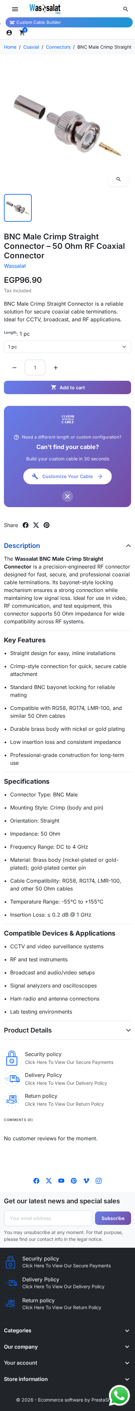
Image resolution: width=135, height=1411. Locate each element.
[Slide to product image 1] (18, 208)
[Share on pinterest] (46, 525)
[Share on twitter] (36, 525)
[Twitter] (48, 1180)
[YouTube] (61, 1180)
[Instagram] (98, 1180)
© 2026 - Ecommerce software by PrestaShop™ (67, 1400)
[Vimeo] (86, 1180)
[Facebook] (36, 1180)
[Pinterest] (73, 1180)
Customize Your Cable (67, 476)
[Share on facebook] (25, 525)
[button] (126, 9)
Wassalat (15, 266)
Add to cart (68, 387)
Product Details (28, 1030)
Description (22, 546)
